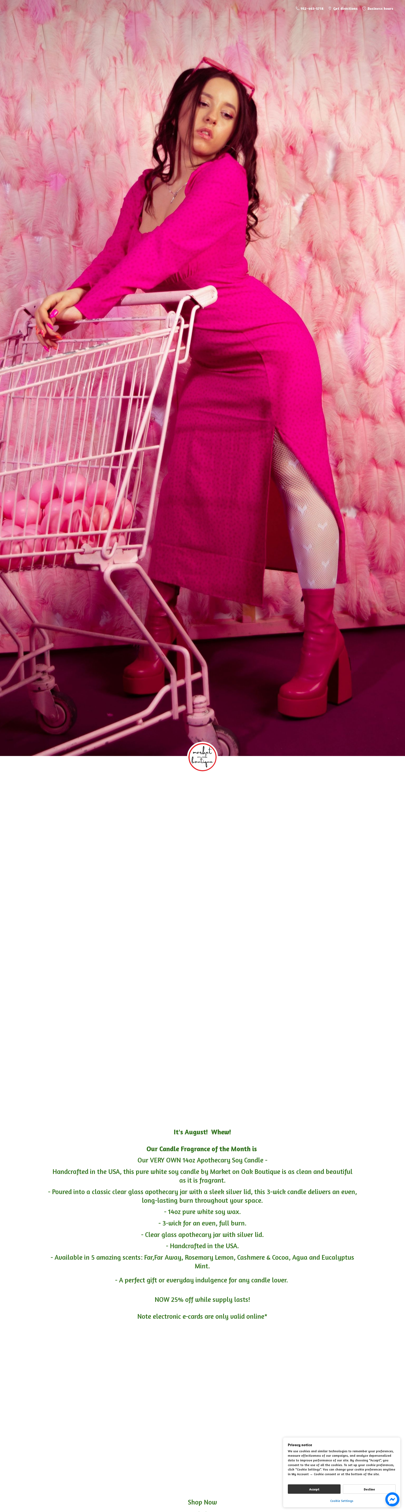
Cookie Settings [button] (341, 1501)
